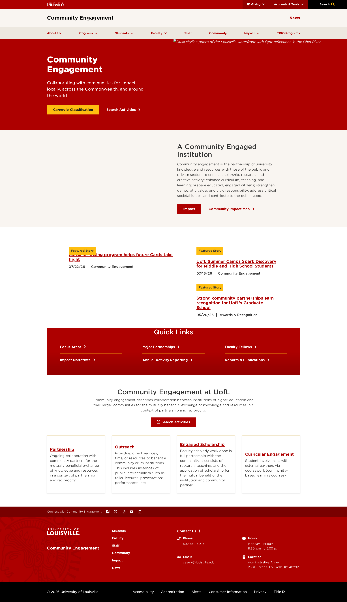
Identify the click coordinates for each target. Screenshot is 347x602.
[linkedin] (139, 511)
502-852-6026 (193, 543)
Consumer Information (228, 592)
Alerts (196, 592)
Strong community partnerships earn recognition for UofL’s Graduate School (235, 303)
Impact (189, 209)
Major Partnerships (159, 347)
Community (121, 553)
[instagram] (123, 511)
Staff (115, 545)
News (116, 568)
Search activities (176, 422)
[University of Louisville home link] (56, 4)
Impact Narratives (76, 360)
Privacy (260, 592)
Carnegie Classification (73, 110)
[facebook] (108, 511)
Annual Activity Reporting (165, 360)
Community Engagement (73, 548)
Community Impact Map (230, 209)
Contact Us (187, 531)
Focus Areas (71, 347)
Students (119, 531)
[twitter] (115, 511)
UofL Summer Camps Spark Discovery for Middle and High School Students (236, 263)
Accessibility (143, 592)
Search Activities (121, 110)
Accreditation (172, 592)
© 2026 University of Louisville (72, 592)
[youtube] (131, 511)
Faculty (117, 538)
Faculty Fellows (239, 347)
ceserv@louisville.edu (199, 562)
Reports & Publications (245, 360)
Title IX (280, 592)
